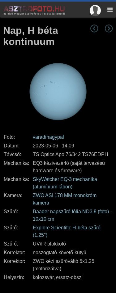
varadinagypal (48, 137)
